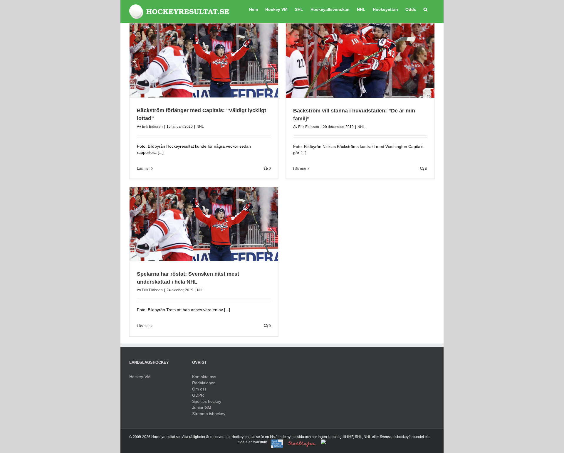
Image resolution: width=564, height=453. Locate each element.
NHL (200, 126)
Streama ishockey (208, 413)
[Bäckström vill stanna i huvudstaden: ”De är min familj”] (360, 60)
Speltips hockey (206, 401)
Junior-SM (201, 407)
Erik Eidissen (152, 126)
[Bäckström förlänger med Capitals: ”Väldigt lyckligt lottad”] (204, 60)
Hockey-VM (140, 376)
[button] (425, 9)
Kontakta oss (204, 376)
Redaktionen (204, 382)
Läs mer (143, 168)
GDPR (198, 395)
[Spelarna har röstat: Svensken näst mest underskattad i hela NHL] (204, 224)
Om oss (199, 389)
